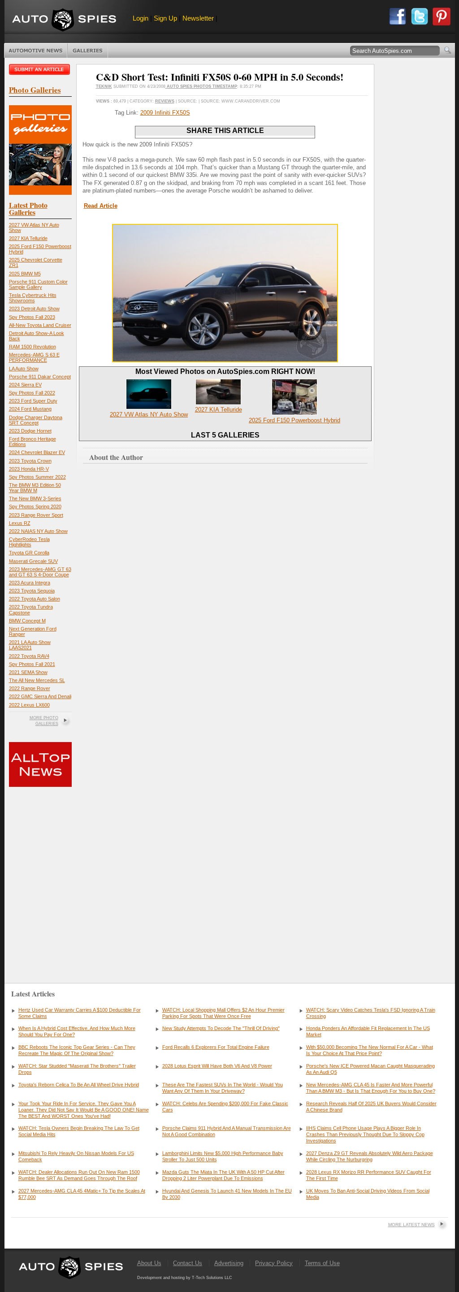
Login (140, 18)
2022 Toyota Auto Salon (34, 598)
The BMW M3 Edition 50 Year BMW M (35, 487)
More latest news (411, 1224)
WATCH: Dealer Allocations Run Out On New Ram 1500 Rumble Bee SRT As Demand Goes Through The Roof (79, 1175)
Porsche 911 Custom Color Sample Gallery (38, 284)
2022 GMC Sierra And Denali (40, 696)
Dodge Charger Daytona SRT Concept (35, 420)
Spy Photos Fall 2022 (32, 392)
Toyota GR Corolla (29, 552)
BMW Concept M (27, 620)
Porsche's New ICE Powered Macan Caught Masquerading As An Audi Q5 (370, 1069)
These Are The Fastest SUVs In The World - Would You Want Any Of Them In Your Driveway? (222, 1088)
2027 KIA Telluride (28, 238)
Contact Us (187, 1263)
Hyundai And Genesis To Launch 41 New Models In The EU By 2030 (227, 1194)
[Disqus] (225, 832)
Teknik (104, 86)
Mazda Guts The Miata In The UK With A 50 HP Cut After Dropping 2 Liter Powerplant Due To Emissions (223, 1175)
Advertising (228, 1263)
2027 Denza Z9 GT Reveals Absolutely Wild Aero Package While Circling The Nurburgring (369, 1156)
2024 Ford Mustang (30, 409)
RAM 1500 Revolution (32, 346)
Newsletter (198, 18)
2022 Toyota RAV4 (29, 656)
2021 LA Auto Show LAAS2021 (30, 645)
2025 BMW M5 (25, 273)
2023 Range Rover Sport (36, 515)
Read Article (100, 205)
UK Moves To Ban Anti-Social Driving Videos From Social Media (367, 1194)
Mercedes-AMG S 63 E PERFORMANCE (34, 357)
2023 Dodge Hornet (30, 431)
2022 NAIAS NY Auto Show (38, 531)
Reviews (164, 101)
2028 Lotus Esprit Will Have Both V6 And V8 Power (217, 1066)
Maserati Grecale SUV (33, 561)
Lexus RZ (19, 523)
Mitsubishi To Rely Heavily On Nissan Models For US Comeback (76, 1156)
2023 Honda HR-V (29, 469)
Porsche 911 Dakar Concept (40, 376)
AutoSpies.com (64, 21)
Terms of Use (322, 1263)
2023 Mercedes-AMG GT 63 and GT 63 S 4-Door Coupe (40, 572)
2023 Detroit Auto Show (34, 308)
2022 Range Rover (29, 688)
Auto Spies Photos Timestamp (201, 86)
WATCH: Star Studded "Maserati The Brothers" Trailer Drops (77, 1069)
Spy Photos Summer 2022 (37, 477)
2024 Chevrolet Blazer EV (37, 452)
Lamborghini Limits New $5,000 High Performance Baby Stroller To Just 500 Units (222, 1156)
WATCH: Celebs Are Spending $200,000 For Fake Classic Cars (225, 1106)
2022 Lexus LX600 (29, 705)
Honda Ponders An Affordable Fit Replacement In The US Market (368, 1031)
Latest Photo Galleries (28, 208)
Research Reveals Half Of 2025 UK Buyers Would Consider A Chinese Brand (371, 1106)
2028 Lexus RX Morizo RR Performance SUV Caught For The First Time (368, 1175)
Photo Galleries (87, 50)
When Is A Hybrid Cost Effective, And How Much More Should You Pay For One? (76, 1031)
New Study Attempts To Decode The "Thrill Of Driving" (221, 1028)
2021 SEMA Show (28, 672)
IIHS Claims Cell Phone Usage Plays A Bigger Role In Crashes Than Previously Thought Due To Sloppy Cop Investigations (365, 1134)
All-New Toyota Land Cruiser (40, 325)
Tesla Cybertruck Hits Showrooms (32, 297)
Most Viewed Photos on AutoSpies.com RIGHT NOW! (225, 371)
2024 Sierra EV (25, 384)
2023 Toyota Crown (30, 461)
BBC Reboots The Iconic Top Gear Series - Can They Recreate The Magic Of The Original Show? (76, 1050)
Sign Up (165, 18)
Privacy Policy (274, 1263)
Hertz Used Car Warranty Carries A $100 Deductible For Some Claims (79, 1013)
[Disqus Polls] (225, 603)
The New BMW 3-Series (35, 498)
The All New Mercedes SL (37, 680)
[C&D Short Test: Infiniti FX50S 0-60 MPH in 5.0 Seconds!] (225, 360)
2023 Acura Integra (29, 582)
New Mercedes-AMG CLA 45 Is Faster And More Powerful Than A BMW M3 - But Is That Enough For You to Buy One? (370, 1088)
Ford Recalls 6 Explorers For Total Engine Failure (215, 1047)
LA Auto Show (24, 368)
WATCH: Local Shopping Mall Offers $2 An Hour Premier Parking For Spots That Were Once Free (223, 1013)
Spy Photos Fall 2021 (32, 664)
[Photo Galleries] (40, 192)
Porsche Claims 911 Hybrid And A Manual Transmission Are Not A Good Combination (226, 1131)
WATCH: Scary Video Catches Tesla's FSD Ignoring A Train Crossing (370, 1013)
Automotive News (35, 50)
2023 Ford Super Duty (33, 400)
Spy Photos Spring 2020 (35, 506)
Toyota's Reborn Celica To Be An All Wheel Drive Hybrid (78, 1084)
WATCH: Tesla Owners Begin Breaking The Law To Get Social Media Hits (78, 1131)
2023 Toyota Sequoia (32, 590)
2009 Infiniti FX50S (165, 112)
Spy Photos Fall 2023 (32, 317)
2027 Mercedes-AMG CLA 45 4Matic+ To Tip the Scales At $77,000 (81, 1194)
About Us (149, 1263)
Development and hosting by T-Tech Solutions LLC (184, 1277)
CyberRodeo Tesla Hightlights (29, 542)
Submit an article (40, 69)
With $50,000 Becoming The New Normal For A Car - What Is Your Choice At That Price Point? (369, 1050)
